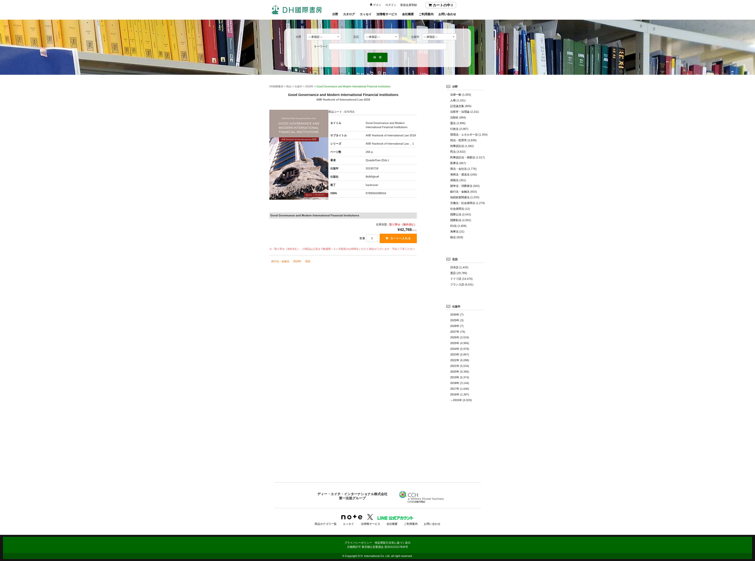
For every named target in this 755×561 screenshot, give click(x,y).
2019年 (297, 261)
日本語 (454, 267)
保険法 (454, 180)
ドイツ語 (455, 278)
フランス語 (457, 284)
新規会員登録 (408, 4)
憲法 (453, 123)
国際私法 (455, 220)
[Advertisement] (377, 450)
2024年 (454, 348)
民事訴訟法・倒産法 (462, 157)
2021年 (454, 365)
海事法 (454, 231)
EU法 (453, 225)
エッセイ (366, 14)
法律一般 (455, 94)
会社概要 (408, 14)
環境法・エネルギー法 (464, 134)
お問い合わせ (447, 14)
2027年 (454, 331)
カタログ (349, 14)
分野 (335, 14)
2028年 (454, 326)
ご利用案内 (426, 14)
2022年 (454, 360)
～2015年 (456, 400)
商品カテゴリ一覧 (326, 523)
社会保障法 (457, 208)
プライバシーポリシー (358, 542)
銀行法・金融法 (280, 261)
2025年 (454, 343)
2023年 (454, 354)
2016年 (454, 394)
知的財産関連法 (460, 197)
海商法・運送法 (460, 174)
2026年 (454, 337)
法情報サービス (387, 14)
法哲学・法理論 (460, 111)
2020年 (454, 371)
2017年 (454, 388)
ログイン (390, 4)
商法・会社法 (458, 168)
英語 (307, 261)
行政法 (454, 128)
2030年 (454, 314)
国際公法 (455, 214)
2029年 (454, 320)
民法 (453, 151)
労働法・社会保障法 (462, 203)
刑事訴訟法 (457, 146)
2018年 (454, 383)
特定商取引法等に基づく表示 (393, 542)
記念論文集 (457, 106)
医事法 (454, 163)
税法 (453, 237)
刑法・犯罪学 (458, 140)
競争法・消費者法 (461, 185)
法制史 (454, 117)
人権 (453, 100)
